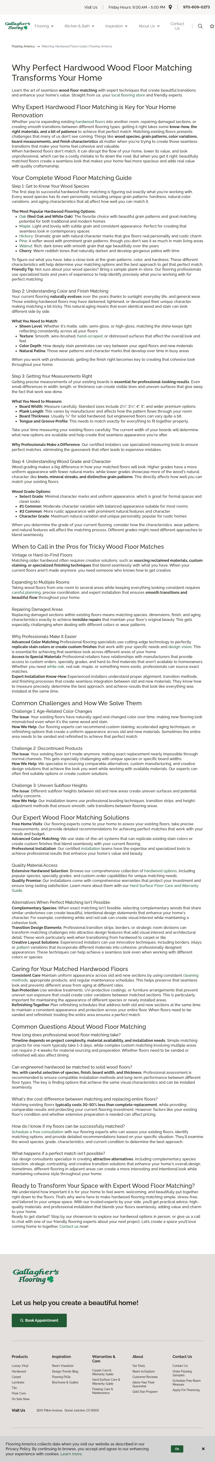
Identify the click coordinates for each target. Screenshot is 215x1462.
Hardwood (19, 1371)
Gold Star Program (145, 1391)
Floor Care (19, 1393)
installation (90, 848)
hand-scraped (89, 336)
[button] (200, 26)
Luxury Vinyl (20, 1365)
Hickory (26, 236)
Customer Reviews (145, 1377)
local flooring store (128, 95)
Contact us (69, 1226)
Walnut (25, 246)
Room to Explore (143, 1371)
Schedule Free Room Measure (187, 1382)
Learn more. (71, 1454)
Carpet (16, 1377)
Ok (177, 1449)
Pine (23, 241)
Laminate (18, 1382)
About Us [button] (147, 26)
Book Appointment (41, 1320)
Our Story (138, 1365)
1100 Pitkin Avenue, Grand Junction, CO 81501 (68, 1410)
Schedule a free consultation (37, 1132)
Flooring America (23, 46)
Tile (14, 1388)
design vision (180, 647)
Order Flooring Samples (182, 1373)
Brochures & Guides (65, 1382)
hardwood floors (90, 121)
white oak (55, 666)
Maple (24, 226)
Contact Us (177, 26)
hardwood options (160, 871)
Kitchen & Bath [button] (77, 26)
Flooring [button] (42, 26)
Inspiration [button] (114, 26)
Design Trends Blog (65, 1371)
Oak (22, 216)
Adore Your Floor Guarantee (143, 1384)
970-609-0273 (196, 7)
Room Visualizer (63, 1365)
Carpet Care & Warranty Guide (102, 1372)
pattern (23, 947)
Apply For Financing (186, 1390)
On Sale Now (20, 1399)
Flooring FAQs (61, 1377)
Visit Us (90, 7)
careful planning (26, 592)
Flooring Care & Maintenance (102, 1391)
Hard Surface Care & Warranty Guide (106, 1381)
